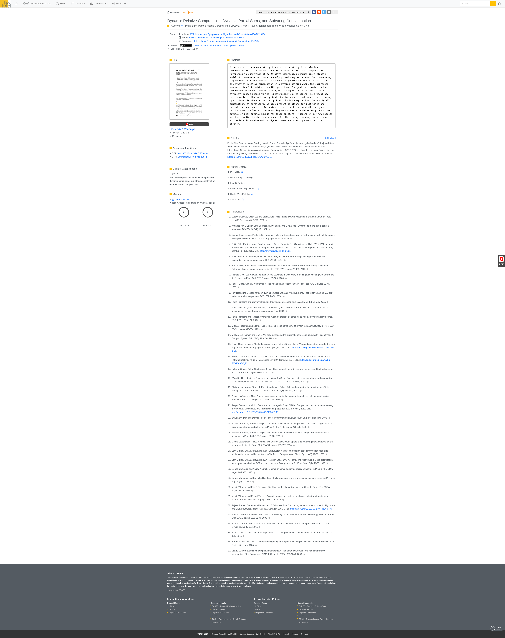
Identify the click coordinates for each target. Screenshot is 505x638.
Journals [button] (80, 3)
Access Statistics (183, 199)
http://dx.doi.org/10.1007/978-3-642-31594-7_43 (255, 412)
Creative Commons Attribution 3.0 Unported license (218, 45)
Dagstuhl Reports (219, 609)
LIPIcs (171, 606)
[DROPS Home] (16, 3)
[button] (37, 3)
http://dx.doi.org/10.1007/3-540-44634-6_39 (311, 508)
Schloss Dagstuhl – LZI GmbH (224, 634)
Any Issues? (499, 628)
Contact (304, 634)
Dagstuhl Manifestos (220, 613)
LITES (214, 616)
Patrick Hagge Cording (211, 25)
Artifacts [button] (121, 3)
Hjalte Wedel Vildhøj (283, 25)
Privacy (295, 634)
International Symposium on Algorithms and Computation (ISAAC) (226, 41)
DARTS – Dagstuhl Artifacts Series (226, 606)
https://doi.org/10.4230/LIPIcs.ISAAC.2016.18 (249, 157)
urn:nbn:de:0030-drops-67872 (192, 156)
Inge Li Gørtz (232, 25)
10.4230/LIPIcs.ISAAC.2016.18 (192, 153)
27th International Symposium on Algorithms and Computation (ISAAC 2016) (227, 34)
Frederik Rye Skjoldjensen (256, 25)
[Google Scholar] (267, 220)
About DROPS (274, 634)
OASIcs (172, 609)
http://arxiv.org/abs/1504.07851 (275, 251)
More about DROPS (177, 590)
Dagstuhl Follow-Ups (177, 613)
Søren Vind (302, 25)
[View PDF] (189, 91)
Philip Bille (191, 25)
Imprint (286, 634)
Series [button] (63, 3)
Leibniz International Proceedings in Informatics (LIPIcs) (216, 37)
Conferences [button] (100, 3)
